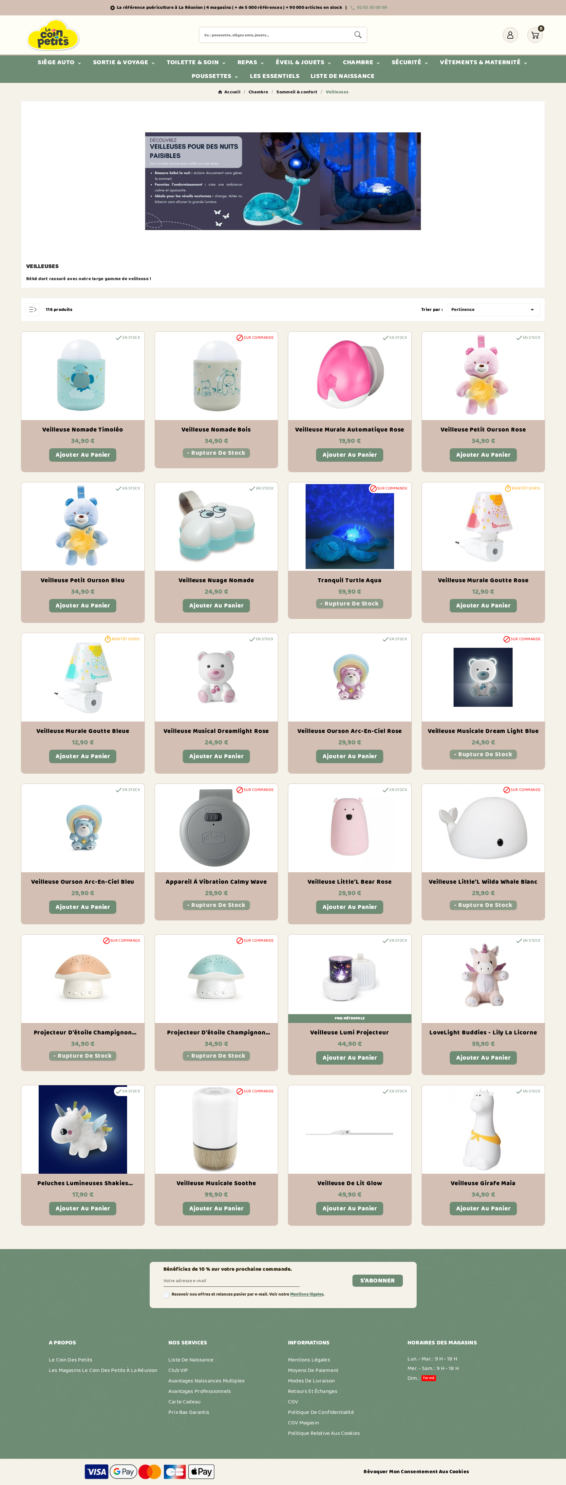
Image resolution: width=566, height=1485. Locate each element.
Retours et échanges (312, 1391)
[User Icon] (510, 35)
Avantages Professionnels (199, 1391)
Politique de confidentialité (321, 1412)
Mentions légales (306, 1294)
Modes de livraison (311, 1381)
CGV (293, 1402)
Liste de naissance (191, 1360)
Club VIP (178, 1370)
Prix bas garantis (188, 1412)
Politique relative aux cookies (324, 1433)
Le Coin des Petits (70, 1360)
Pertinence (493, 310)
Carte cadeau (184, 1402)
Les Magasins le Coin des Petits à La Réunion (103, 1370)
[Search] (358, 34)
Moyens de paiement (313, 1370)
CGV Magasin (303, 1423)
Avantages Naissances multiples (206, 1381)
